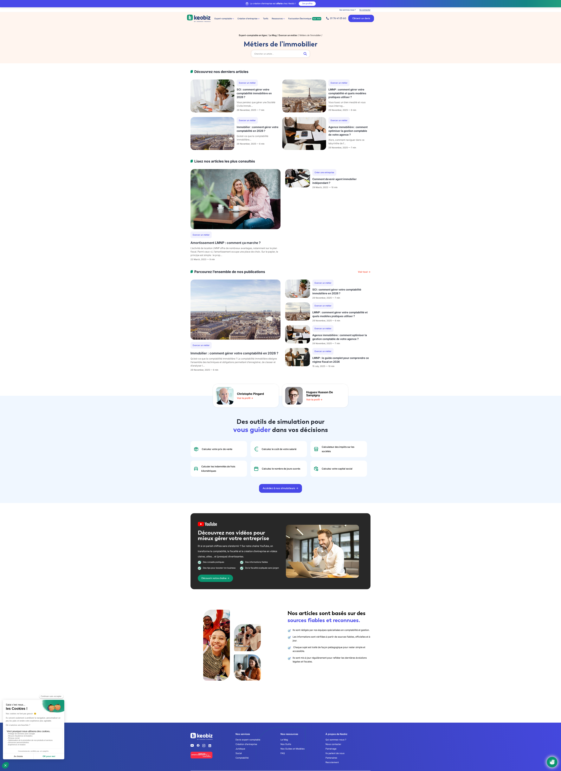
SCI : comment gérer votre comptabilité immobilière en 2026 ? (254, 93)
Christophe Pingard (250, 394)
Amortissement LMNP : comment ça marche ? (226, 243)
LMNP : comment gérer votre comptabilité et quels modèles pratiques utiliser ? (347, 93)
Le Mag (284, 739)
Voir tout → (364, 271)
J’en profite (307, 3)
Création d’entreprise (246, 744)
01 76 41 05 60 (338, 18)
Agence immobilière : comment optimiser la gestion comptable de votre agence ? (348, 131)
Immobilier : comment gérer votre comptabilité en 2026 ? (234, 353)
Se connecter (364, 10)
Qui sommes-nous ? (347, 10)
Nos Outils (285, 744)
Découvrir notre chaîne (213, 578)
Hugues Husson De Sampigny (319, 393)
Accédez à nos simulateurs (279, 488)
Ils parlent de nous (334, 753)
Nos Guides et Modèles (292, 748)
